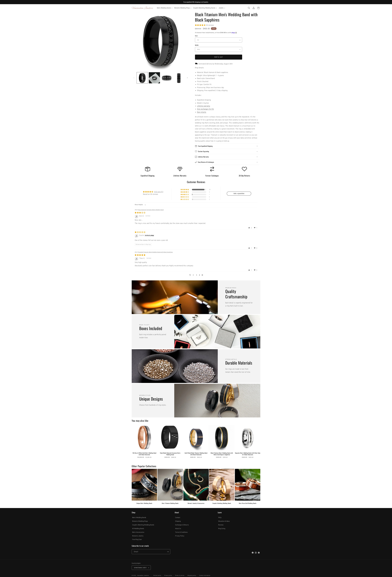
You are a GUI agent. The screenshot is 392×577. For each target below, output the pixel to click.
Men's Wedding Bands (139, 517)
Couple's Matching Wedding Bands (222, 503)
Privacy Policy (179, 536)
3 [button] (196, 275)
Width (197, 45)
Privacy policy (168, 575)
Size (196, 36)
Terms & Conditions (181, 532)
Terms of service (179, 575)
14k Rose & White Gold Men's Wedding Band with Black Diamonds (144, 454)
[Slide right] (187, 78)
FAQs (220, 517)
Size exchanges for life (205, 109)
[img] (140, 213)
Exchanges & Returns (182, 525)
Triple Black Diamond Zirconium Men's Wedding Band (170, 454)
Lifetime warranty (203, 106)
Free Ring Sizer (137, 539)
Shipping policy (192, 575)
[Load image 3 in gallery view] (166, 77)
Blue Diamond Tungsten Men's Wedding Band (151, 209)
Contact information (204, 575)
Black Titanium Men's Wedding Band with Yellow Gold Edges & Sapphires (222, 454)
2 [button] (193, 275)
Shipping (178, 521)
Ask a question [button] (239, 193)
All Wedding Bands (138, 528)
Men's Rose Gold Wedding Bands (247, 503)
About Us (178, 528)
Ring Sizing (221, 528)
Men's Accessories (138, 532)
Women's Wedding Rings (140, 521)
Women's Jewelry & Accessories (196, 503)
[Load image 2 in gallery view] (154, 77)
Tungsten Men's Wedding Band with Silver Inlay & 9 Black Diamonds (247, 454)
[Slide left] (134, 78)
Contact (177, 517)
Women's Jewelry (137, 536)
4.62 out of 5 (158, 192)
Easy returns (201, 112)
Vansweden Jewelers (143, 575)
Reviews (221, 525)
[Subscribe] (167, 551)
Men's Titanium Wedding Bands (170, 503)
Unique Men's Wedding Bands (144, 503)
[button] (249, 8)
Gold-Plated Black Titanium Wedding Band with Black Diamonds (196, 454)
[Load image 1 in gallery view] (142, 77)
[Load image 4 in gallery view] (178, 77)
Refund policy (157, 575)
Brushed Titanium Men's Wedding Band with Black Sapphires (155, 252)
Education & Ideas (224, 521)
